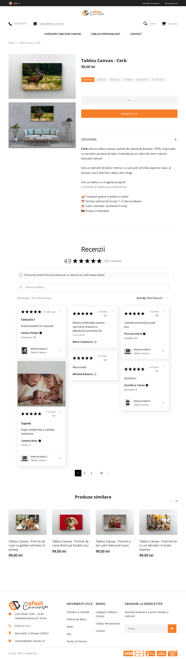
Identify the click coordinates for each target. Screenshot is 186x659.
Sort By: (142, 298)
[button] (40, 332)
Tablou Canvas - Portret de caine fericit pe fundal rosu (70, 543)
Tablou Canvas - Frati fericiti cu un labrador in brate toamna (158, 545)
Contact (100, 630)
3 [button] (91, 473)
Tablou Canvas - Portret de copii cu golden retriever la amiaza (27, 545)
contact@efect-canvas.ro (30, 641)
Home (12, 42)
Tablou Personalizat (108, 623)
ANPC (70, 627)
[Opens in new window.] (95, 342)
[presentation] (171, 501)
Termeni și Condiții (78, 612)
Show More (79, 334)
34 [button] (101, 473)
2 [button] (84, 473)
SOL (69, 634)
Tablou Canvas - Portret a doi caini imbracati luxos (113, 543)
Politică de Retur (77, 619)
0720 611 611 (23, 626)
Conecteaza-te (171, 3)
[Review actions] (60, 311)
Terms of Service (77, 641)
